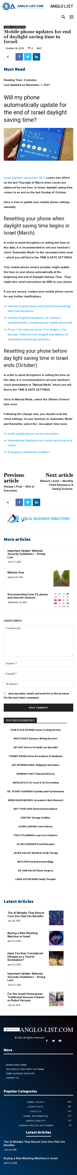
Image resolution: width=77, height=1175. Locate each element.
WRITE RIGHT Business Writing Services (36, 738)
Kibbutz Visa (15, 572)
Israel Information (14, 27)
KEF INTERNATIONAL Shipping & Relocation (35, 765)
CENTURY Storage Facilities (35, 817)
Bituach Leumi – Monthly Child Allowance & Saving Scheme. (56, 485)
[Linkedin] (36, 57)
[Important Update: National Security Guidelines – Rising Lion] (61, 556)
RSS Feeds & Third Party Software (25, 1069)
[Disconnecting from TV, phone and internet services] (61, 600)
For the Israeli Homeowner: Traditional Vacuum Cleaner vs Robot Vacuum (25, 997)
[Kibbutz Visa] (61, 578)
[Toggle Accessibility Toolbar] (6, 6)
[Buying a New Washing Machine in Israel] (56, 938)
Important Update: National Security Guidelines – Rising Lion (26, 554)
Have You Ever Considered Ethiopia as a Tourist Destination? (25, 957)
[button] (63, 17)
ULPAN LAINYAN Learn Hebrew (36, 826)
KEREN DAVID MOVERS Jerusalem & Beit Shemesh (35, 800)
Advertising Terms (16, 1065)
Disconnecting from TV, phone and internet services (27, 596)
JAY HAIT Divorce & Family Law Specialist (35, 747)
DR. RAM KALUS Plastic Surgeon (35, 870)
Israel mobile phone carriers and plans (33, 433)
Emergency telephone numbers (29, 452)
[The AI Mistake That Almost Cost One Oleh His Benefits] (56, 918)
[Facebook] (19, 57)
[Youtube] (60, 1041)
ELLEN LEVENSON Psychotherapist (35, 844)
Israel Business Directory (20, 1073)
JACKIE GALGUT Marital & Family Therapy (35, 853)
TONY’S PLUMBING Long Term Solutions (35, 835)
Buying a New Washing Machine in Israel (22, 934)
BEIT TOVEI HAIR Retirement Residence (35, 809)
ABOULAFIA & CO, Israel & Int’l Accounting (35, 782)
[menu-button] (71, 17)
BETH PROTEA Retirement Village (35, 862)
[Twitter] (28, 57)
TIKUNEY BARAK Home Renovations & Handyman (35, 756)
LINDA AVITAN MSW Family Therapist (35, 879)
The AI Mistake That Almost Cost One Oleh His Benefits (25, 914)
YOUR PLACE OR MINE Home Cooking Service (35, 730)
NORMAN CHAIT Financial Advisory (35, 774)
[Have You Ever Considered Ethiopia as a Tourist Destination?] (56, 958)
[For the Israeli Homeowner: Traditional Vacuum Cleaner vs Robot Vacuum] (56, 999)
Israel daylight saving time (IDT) (24, 177)
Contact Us (12, 1078)
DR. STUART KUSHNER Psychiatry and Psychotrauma (35, 791)
